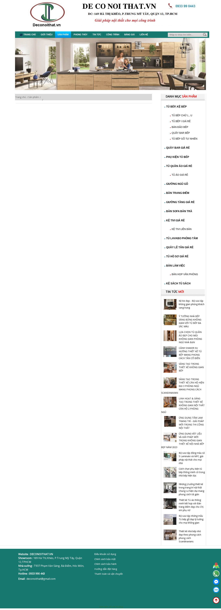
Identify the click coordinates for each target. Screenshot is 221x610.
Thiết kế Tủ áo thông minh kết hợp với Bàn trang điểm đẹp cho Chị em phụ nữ (191, 505)
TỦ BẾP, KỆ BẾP (176, 106)
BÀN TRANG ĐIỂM (177, 193)
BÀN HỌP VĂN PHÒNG (185, 274)
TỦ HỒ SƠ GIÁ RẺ (177, 256)
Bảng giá (129, 34)
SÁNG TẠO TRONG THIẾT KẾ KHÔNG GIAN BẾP (191, 367)
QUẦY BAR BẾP (181, 132)
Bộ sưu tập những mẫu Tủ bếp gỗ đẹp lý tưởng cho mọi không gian (191, 519)
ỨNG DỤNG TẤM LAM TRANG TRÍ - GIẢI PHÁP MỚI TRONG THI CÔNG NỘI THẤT (191, 422)
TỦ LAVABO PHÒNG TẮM (182, 238)
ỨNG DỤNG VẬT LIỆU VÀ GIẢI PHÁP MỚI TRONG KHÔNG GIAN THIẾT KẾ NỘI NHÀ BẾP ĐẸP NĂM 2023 (182, 440)
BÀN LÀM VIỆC (175, 265)
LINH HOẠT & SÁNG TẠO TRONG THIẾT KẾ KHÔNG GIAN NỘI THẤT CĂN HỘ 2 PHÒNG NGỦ (183, 405)
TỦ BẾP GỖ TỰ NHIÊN (184, 138)
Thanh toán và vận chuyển (108, 573)
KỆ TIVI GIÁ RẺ (175, 220)
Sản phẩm (63, 34)
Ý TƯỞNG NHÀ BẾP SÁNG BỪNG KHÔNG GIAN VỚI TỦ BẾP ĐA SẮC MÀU (190, 321)
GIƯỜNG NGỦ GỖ (177, 183)
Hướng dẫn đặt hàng (105, 568)
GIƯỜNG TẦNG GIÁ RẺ (180, 202)
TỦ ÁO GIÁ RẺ (180, 174)
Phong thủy (81, 34)
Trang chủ (29, 34)
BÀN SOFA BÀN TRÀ (179, 211)
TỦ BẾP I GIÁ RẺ (181, 121)
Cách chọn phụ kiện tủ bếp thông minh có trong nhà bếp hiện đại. (192, 472)
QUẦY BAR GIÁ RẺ (178, 147)
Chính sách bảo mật (105, 559)
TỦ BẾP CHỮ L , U (182, 115)
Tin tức (97, 34)
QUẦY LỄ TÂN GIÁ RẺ (179, 247)
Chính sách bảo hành (105, 563)
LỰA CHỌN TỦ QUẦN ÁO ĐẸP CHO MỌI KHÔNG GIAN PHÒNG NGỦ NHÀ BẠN (190, 337)
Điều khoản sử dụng (105, 554)
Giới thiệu (46, 34)
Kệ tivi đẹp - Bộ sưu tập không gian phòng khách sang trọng (191, 304)
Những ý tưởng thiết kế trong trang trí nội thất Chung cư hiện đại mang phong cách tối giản (191, 489)
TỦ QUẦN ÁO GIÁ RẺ (179, 166)
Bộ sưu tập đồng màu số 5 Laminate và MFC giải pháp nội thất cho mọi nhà (192, 458)
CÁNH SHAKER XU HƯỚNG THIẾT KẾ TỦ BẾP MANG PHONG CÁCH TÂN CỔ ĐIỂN (190, 353)
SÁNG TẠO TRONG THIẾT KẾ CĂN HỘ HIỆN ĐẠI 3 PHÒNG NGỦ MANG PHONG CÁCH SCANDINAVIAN (182, 386)
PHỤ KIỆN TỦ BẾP (177, 157)
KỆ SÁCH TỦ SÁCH (178, 283)
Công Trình (112, 34)
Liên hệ (144, 34)
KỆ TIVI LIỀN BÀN (182, 229)
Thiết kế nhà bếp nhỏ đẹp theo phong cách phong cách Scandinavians (190, 536)
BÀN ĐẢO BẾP (180, 127)
